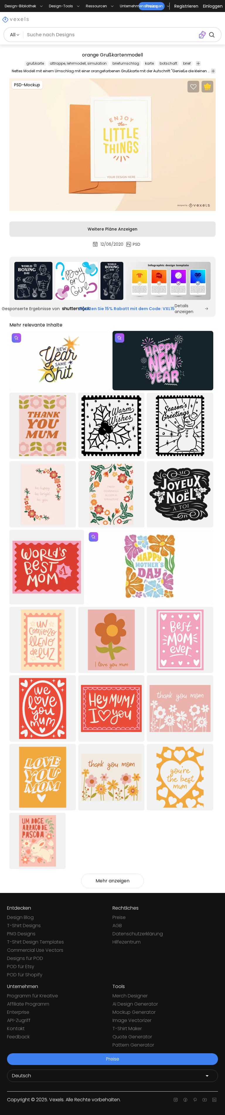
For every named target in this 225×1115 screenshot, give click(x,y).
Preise (119, 917)
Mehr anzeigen (112, 880)
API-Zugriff (18, 1020)
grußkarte (35, 63)
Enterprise (18, 1012)
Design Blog (20, 917)
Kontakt (16, 1028)
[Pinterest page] (195, 1099)
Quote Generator (132, 1036)
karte (149, 63)
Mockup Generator (134, 1012)
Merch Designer (130, 995)
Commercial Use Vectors (35, 950)
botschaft (168, 63)
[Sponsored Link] (33, 281)
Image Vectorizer (131, 1020)
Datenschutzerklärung (137, 933)
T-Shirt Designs (24, 925)
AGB (117, 925)
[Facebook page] (185, 1099)
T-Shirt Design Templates (35, 942)
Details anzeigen (184, 309)
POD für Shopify (24, 974)
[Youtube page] (204, 1099)
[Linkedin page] (214, 1099)
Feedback (18, 1036)
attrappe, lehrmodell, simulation (78, 63)
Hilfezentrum (126, 942)
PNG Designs (21, 933)
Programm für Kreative (32, 995)
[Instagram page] (175, 1099)
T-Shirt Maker (127, 1028)
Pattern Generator (133, 1045)
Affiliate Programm (28, 1004)
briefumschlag (125, 63)
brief (187, 63)
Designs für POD (25, 958)
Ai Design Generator (135, 1004)
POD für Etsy (20, 966)
